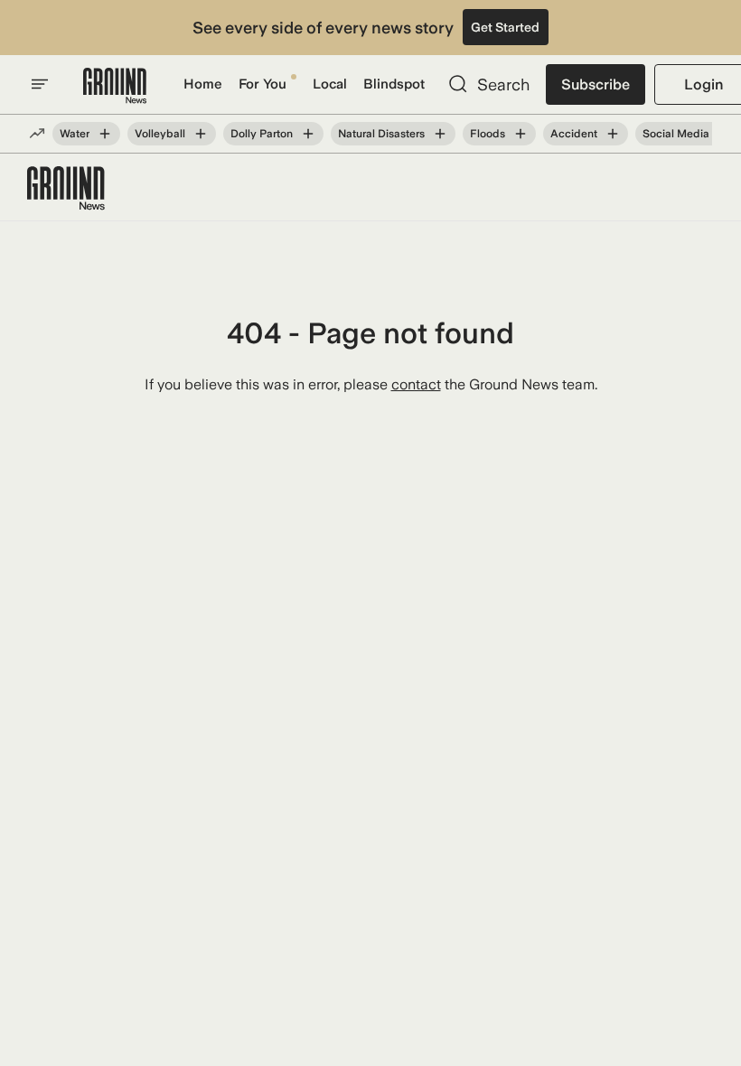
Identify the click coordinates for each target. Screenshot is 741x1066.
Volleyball (160, 133)
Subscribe (595, 84)
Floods (487, 133)
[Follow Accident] (613, 134)
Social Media (676, 133)
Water (74, 133)
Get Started (505, 27)
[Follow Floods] (520, 134)
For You (262, 84)
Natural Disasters (381, 133)
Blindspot (394, 84)
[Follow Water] (105, 134)
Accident (573, 133)
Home (202, 84)
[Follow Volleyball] (200, 134)
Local (330, 84)
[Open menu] (40, 84)
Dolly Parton (261, 133)
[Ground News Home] (114, 86)
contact (416, 384)
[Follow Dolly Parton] (308, 134)
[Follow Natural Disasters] (440, 134)
